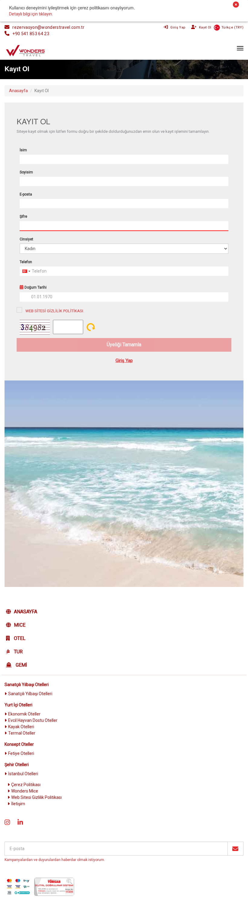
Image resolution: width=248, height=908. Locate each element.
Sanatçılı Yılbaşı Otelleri (27, 684)
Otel (19, 638)
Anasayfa (25, 612)
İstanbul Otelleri (23, 773)
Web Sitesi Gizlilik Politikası (36, 797)
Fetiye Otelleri (21, 753)
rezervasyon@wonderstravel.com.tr (48, 27)
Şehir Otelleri (17, 764)
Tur (18, 652)
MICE (19, 625)
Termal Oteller (21, 733)
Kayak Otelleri (21, 726)
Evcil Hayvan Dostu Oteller (32, 720)
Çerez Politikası (26, 784)
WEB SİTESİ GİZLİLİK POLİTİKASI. (54, 311)
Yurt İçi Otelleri (18, 704)
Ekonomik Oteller (24, 714)
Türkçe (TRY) (232, 27)
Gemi (21, 665)
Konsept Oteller (19, 744)
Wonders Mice (24, 791)
